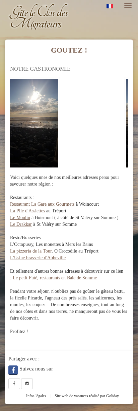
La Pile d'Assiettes (27, 210)
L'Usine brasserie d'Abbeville (38, 257)
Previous (15, 125)
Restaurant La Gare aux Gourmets (42, 204)
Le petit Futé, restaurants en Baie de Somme (55, 277)
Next (123, 125)
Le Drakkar (21, 224)
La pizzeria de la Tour (31, 251)
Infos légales (36, 396)
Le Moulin (20, 217)
